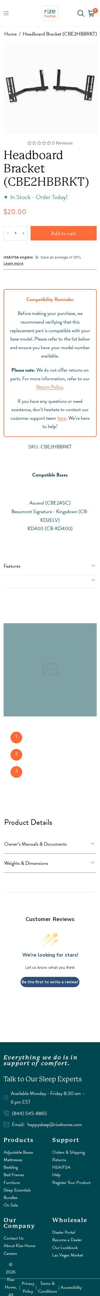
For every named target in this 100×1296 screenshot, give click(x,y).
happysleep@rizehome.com (55, 1124)
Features (12, 566)
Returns (59, 1159)
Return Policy (49, 387)
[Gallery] (50, 87)
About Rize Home (19, 1245)
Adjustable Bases (18, 1152)
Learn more (13, 263)
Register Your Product (71, 1182)
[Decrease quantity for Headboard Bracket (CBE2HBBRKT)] (8, 233)
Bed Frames (14, 1174)
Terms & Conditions (47, 1287)
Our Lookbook (65, 1247)
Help (56, 1174)
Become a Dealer (67, 1240)
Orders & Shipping (68, 1152)
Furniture (12, 1182)
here (62, 418)
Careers (10, 1253)
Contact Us (14, 1238)
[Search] (81, 13)
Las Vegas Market (67, 1255)
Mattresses (13, 1159)
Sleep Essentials (17, 1190)
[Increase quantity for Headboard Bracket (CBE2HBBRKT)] (23, 233)
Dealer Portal (63, 1232)
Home (10, 34)
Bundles (11, 1197)
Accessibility (71, 1287)
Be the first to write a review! (50, 982)
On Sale (11, 1205)
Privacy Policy (28, 1287)
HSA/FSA (61, 1167)
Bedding (11, 1167)
